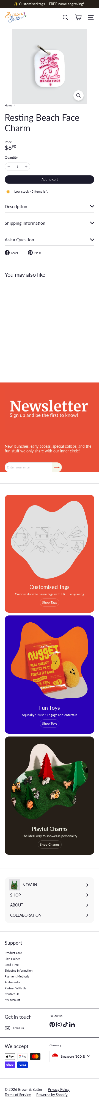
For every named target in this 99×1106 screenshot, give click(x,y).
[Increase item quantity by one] (26, 167)
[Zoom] (78, 95)
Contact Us (12, 994)
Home (8, 105)
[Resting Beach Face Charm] (39, 327)
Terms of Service (18, 1094)
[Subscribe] (57, 467)
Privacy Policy (59, 1089)
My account (12, 1000)
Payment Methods (17, 976)
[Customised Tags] (49, 540)
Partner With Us (15, 988)
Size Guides (12, 959)
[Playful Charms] (49, 782)
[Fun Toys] (49, 660)
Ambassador (13, 982)
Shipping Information (18, 970)
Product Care (13, 953)
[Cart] (78, 17)
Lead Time (12, 964)
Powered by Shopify (52, 1094)
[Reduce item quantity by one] (9, 167)
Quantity (11, 157)
